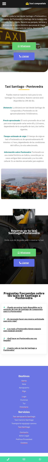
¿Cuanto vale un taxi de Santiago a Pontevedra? (20, 349)
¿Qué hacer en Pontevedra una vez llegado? (20, 339)
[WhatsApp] (40, 459)
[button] (24, 309)
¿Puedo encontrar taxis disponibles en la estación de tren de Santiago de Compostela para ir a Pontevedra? (23, 309)
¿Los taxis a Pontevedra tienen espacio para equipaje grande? (22, 329)
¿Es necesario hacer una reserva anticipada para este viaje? (23, 320)
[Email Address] (24, 459)
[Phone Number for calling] (8, 459)
